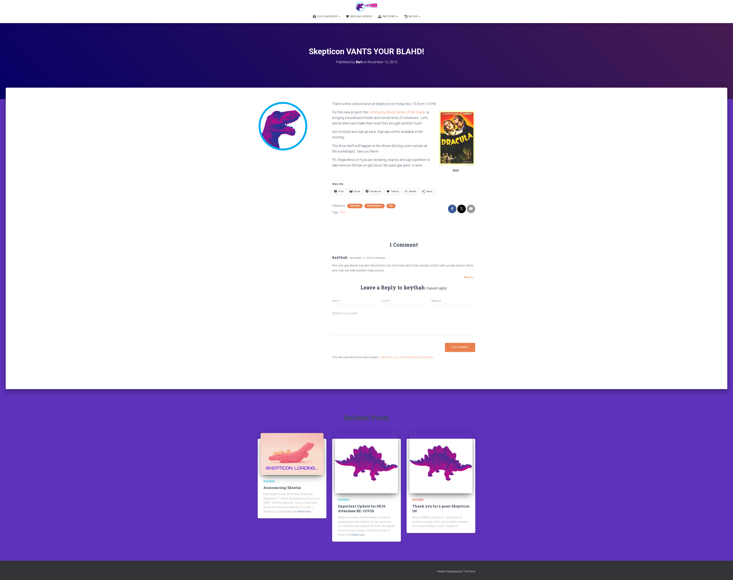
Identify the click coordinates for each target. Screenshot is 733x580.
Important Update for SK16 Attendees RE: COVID (361, 508)
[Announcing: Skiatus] (292, 453)
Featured (355, 206)
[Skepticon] (366, 6)
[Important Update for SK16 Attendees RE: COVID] (366, 462)
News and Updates (361, 16)
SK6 (391, 206)
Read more (304, 511)
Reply (469, 277)
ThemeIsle (469, 571)
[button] (339, 16)
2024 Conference (327, 16)
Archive (413, 16)
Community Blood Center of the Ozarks (397, 112)
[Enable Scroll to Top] (725, 572)
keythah (414, 287)
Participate (389, 16)
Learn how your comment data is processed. (407, 357)
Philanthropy (374, 206)
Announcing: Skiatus (282, 487)
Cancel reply (436, 288)
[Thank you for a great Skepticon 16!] (440, 462)
